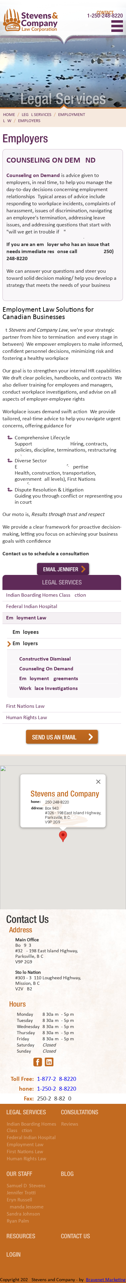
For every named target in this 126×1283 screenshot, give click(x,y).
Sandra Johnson (23, 1214)
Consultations (79, 1111)
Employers (29, 121)
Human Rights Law (26, 718)
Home (9, 115)
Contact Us (75, 1235)
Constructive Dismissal (45, 659)
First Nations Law (25, 706)
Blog (67, 1173)
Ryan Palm (18, 1221)
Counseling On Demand (46, 669)
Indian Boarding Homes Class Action (46, 595)
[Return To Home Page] (30, 21)
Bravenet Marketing (106, 1279)
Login (13, 1253)
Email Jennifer (60, 568)
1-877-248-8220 (56, 1079)
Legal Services (36, 115)
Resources (20, 1235)
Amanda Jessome (25, 1207)
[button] (63, 836)
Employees (26, 632)
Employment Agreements (48, 679)
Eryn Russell (19, 1200)
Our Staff (19, 1173)
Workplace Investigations (48, 689)
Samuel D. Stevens (26, 1186)
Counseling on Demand (33, 176)
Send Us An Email (54, 736)
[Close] (98, 781)
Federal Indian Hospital (31, 607)
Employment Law (26, 618)
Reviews (69, 1124)
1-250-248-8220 (105, 15)
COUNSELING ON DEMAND (50, 160)
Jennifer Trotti (21, 1193)
